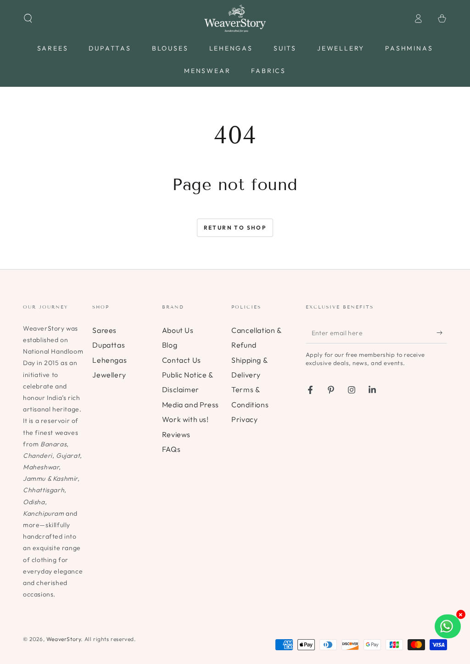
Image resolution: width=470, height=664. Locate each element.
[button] (28, 18)
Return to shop (235, 227)
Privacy (244, 419)
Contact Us (181, 360)
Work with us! (185, 419)
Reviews (176, 434)
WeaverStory (63, 639)
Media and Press (190, 404)
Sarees (104, 330)
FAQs (171, 449)
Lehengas (109, 360)
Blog (169, 344)
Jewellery (109, 374)
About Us (178, 330)
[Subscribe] (441, 333)
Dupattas (108, 344)
